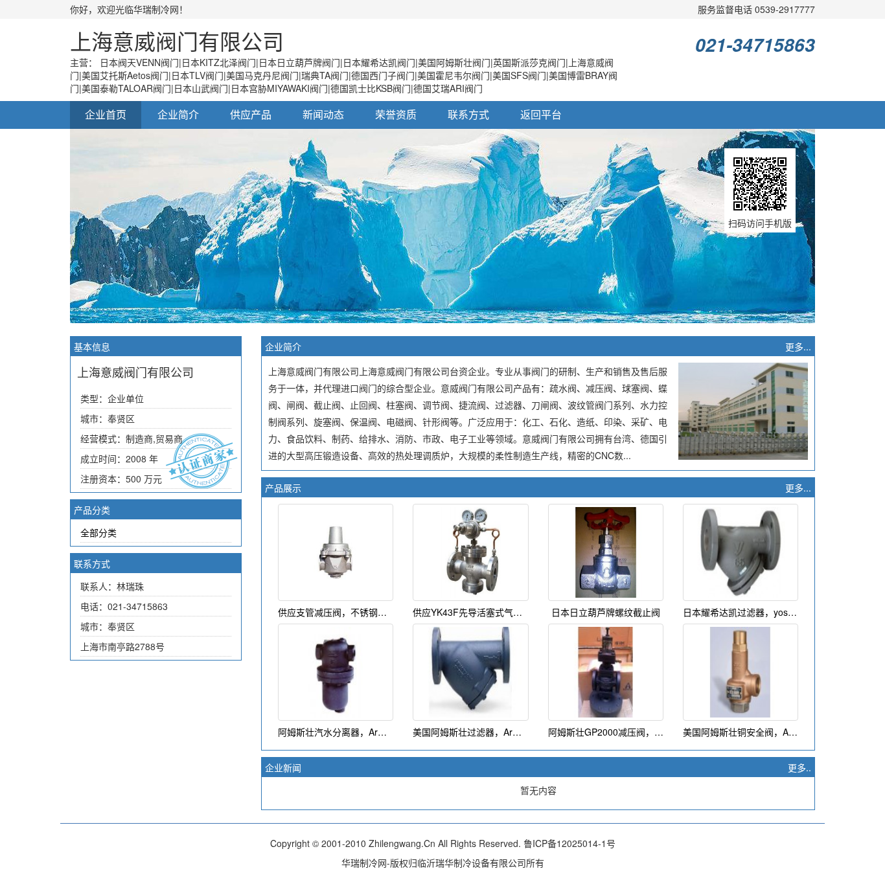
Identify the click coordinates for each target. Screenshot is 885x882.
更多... (798, 346)
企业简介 (178, 114)
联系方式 (468, 114)
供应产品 (250, 114)
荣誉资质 (396, 114)
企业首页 (105, 114)
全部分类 (98, 532)
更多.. (799, 767)
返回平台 (541, 114)
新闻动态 (323, 114)
